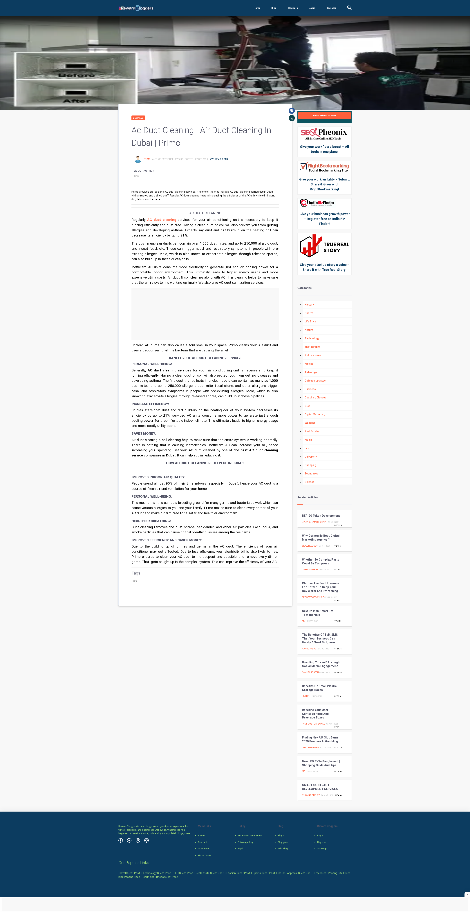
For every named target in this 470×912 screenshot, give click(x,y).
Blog (273, 8)
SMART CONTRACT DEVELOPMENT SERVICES (320, 787)
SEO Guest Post (183, 873)
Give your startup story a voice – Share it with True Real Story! (324, 267)
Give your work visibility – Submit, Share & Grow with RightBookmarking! (324, 184)
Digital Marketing (315, 414)
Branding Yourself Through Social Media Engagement (320, 664)
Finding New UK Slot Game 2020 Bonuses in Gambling (320, 739)
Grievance (203, 848)
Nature (309, 329)
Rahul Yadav (309, 648)
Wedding (310, 422)
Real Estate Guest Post (210, 873)
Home (257, 8)
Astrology (311, 372)
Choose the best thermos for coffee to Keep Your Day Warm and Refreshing (320, 587)
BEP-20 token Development (321, 515)
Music (308, 439)
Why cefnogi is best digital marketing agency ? (320, 537)
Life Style (310, 321)
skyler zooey (310, 546)
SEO (307, 405)
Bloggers (293, 8)
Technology (312, 338)
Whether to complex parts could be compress (320, 561)
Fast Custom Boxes (313, 724)
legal (240, 848)
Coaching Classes (315, 397)
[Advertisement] (205, 314)
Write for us (204, 855)
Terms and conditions (250, 835)
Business (138, 118)
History (309, 304)
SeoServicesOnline (313, 597)
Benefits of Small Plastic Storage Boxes (319, 688)
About (201, 835)
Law (307, 448)
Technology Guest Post (157, 873)
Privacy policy (245, 842)
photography (312, 346)
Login (312, 8)
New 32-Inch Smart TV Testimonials (317, 613)
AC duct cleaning (161, 220)
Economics (311, 473)
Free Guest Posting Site (328, 873)
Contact (202, 842)
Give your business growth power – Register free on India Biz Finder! (324, 219)
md (303, 621)
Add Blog (283, 848)
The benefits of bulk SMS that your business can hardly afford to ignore (320, 638)
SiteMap (322, 848)
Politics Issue (313, 355)
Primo (147, 159)
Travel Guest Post (129, 873)
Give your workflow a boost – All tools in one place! (324, 149)
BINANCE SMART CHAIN (314, 522)
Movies (309, 363)
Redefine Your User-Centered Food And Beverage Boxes (316, 713)
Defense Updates (315, 380)
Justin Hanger (310, 747)
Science (309, 482)
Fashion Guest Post (238, 873)
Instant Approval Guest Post (295, 873)
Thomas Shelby (311, 795)
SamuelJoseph (310, 672)
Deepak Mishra (310, 569)
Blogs (281, 835)
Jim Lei (305, 696)
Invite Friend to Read (324, 115)
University (311, 456)
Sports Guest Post (264, 873)
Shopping (310, 465)
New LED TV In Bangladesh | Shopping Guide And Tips (321, 763)
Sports (309, 313)
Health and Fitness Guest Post (160, 876)
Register (331, 8)
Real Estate (312, 431)
